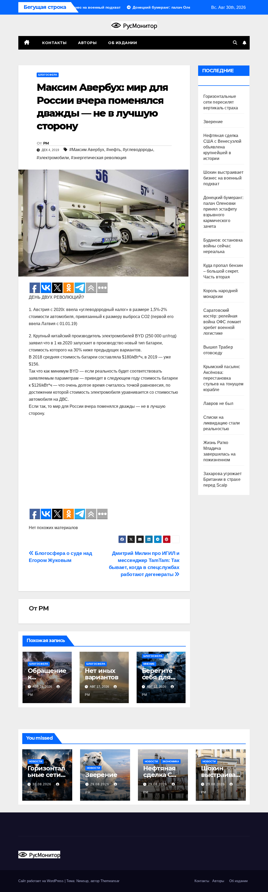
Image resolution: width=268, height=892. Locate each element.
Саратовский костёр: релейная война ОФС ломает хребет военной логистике (222, 322)
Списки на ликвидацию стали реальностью (221, 423)
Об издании (122, 42)
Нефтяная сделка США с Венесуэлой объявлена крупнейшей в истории (222, 147)
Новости (35, 761)
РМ (46, 143)
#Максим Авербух (86, 149)
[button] (235, 42)
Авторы (87, 42)
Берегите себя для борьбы (157, 677)
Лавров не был (218, 403)
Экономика (170, 761)
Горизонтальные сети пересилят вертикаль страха (220, 102)
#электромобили (53, 157)
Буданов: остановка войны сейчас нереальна (223, 246)
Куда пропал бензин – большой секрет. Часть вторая (223, 271)
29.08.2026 (100, 784)
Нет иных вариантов (101, 674)
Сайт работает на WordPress (41, 881)
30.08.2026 (42, 784)
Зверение (213, 121)
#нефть (113, 149)
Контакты (54, 42)
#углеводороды (138, 149)
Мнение (149, 663)
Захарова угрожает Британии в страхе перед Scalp (222, 479)
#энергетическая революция (98, 157)
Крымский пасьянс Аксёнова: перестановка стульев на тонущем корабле (223, 378)
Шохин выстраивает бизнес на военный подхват (223, 178)
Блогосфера (47, 74)
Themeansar (109, 881)
